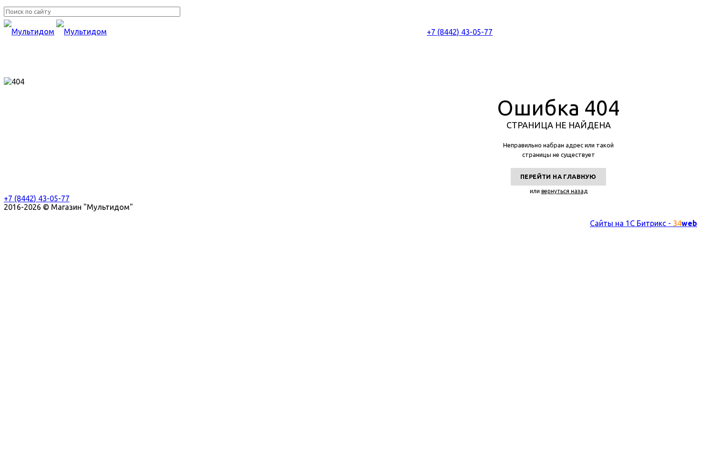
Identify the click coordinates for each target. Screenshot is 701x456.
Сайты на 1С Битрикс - (643, 223)
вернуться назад (564, 191)
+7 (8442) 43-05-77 (460, 32)
